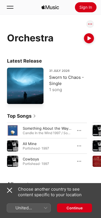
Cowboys (31, 159)
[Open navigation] (10, 7)
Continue (74, 208)
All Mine (30, 143)
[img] (50, 7)
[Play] (89, 38)
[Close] (9, 190)
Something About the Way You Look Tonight (61, 128)
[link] (21, 116)
